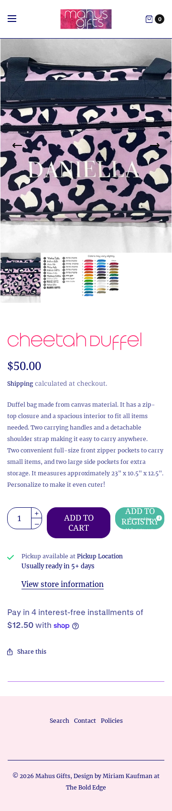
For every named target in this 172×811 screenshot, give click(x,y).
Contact (85, 720)
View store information (63, 584)
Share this (31, 651)
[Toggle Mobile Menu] (18, 19)
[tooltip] (157, 516)
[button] (139, 518)
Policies (112, 720)
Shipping (20, 383)
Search (59, 720)
